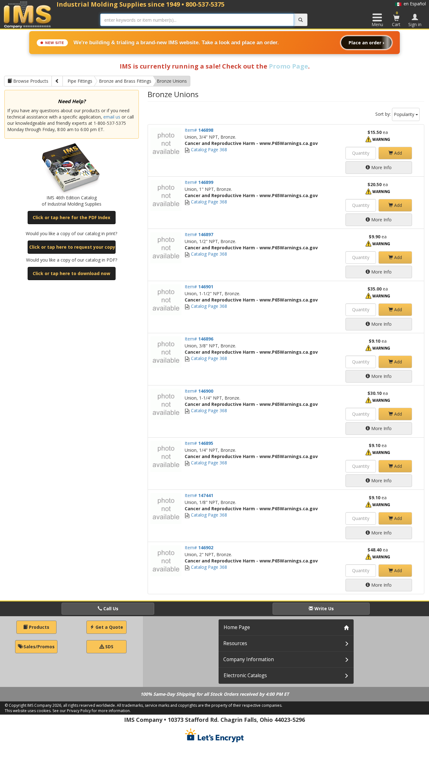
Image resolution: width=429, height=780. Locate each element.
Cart (396, 18)
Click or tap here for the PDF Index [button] (71, 217)
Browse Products (30, 81)
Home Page (237, 627)
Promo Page (288, 66)
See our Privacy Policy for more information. (91, 710)
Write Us (323, 608)
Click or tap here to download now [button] (71, 273)
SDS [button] (108, 647)
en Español (413, 4)
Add (397, 153)
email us (111, 117)
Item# (199, 130)
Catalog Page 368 (208, 149)
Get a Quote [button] (108, 627)
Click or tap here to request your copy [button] (72, 247)
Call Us (110, 608)
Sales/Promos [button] (38, 647)
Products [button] (38, 627)
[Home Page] (27, 15)
